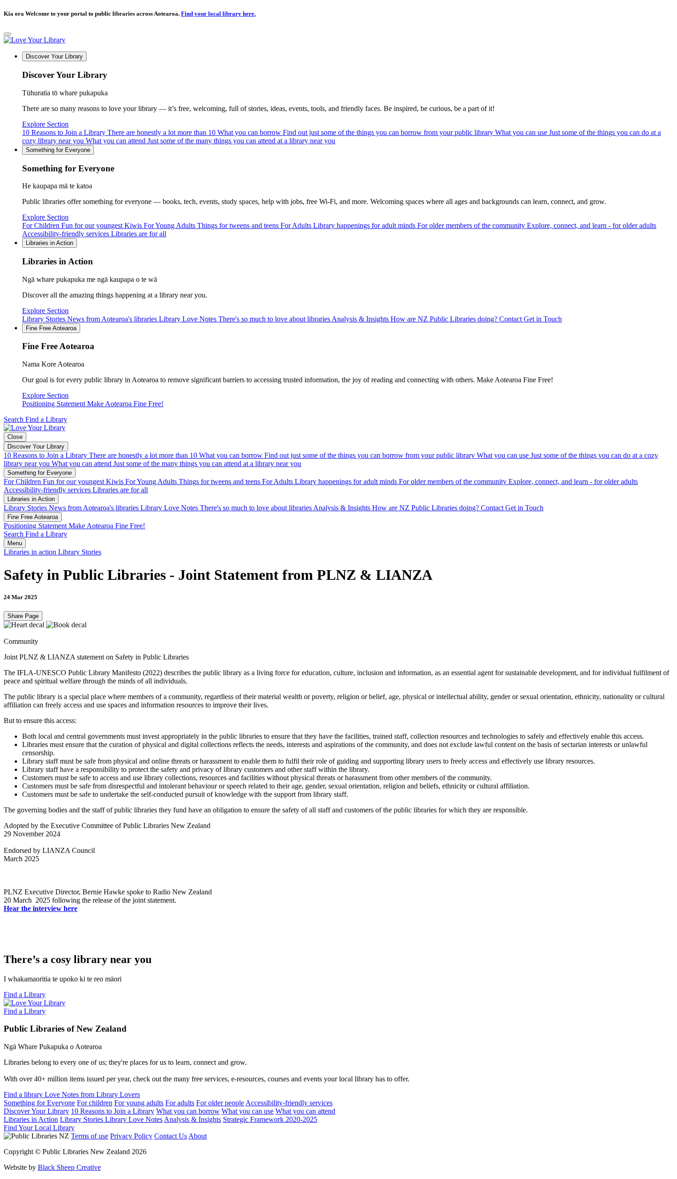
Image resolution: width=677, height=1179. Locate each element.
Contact (530, 319)
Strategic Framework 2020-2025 (270, 1119)
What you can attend (210, 141)
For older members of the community (536, 225)
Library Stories (90, 319)
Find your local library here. (218, 13)
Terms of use (89, 1136)
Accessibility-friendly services (94, 234)
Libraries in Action (49, 242)
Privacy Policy (131, 1136)
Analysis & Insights (415, 319)
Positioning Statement (92, 404)
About (197, 1136)
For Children (82, 225)
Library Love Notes (245, 319)
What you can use (248, 1111)
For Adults (347, 225)
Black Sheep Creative (69, 1167)
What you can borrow (355, 132)
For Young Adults (211, 225)
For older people (220, 1103)
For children (94, 1103)
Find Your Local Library (39, 1128)
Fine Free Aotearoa (51, 328)
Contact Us (170, 1136)
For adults (179, 1103)
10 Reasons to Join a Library (119, 132)
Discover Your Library (54, 56)
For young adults (138, 1103)
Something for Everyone (58, 149)
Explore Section (45, 124)
